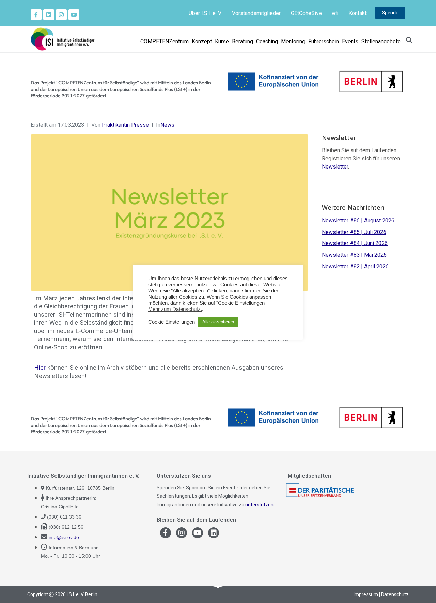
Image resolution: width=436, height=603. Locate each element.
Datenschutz (395, 594)
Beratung (242, 41)
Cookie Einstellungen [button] (171, 322)
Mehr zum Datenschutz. (175, 309)
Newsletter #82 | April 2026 (355, 266)
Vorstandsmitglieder (256, 13)
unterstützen (259, 504)
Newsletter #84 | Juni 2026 (355, 243)
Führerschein (323, 41)
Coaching (267, 41)
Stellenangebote (381, 41)
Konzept (202, 41)
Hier (40, 367)
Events (350, 41)
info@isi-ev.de (64, 537)
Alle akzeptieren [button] (218, 321)
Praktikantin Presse (125, 125)
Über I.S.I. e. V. (205, 13)
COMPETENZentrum (164, 41)
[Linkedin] (48, 14)
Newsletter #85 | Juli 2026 (354, 232)
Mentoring (293, 41)
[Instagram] (61, 14)
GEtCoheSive (306, 13)
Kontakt (357, 13)
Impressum (366, 594)
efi (335, 13)
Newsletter (335, 166)
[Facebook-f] (36, 14)
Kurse (222, 41)
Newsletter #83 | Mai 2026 (354, 255)
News (167, 125)
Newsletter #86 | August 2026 (358, 220)
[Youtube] (73, 14)
